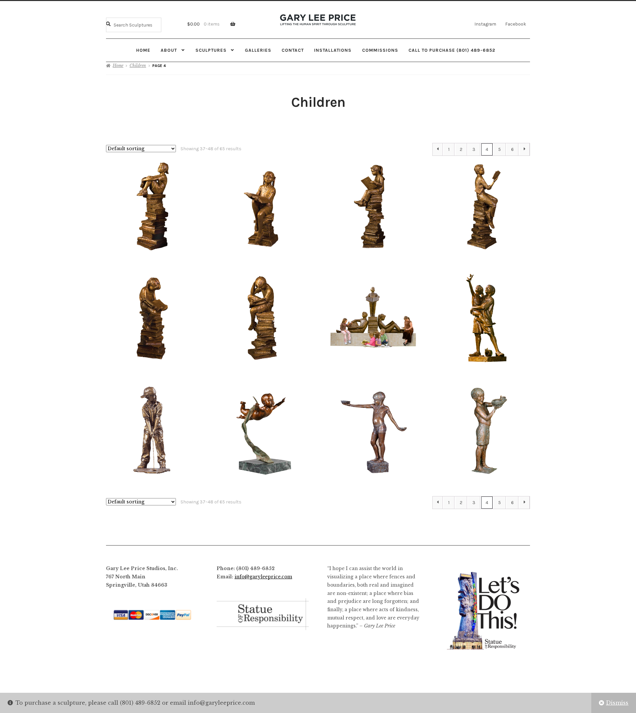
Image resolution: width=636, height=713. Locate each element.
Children (138, 65)
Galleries (258, 50)
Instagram (485, 24)
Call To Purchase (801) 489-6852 (451, 50)
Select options (152, 206)
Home (143, 50)
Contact (293, 50)
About (169, 50)
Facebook (515, 24)
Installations (332, 50)
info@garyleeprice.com (263, 577)
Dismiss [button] (617, 702)
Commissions (380, 50)
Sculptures (211, 50)
